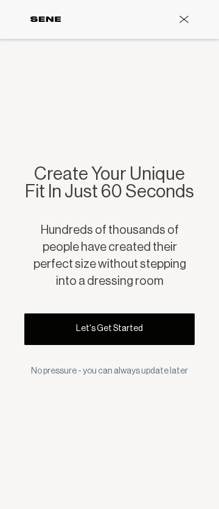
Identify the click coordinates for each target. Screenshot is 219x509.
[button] (184, 19)
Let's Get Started (109, 328)
